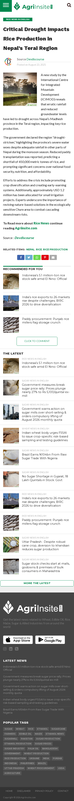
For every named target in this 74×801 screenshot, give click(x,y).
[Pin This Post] (45, 256)
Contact (63, 791)
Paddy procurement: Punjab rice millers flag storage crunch (45, 320)
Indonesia (11, 763)
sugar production (48, 739)
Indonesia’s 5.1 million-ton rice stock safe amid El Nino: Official (44, 277)
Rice (39, 249)
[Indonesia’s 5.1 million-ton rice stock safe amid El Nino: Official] (11, 281)
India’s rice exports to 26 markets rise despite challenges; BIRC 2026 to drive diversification (46, 300)
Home (9, 791)
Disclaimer (24, 791)
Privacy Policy (44, 791)
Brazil (42, 763)
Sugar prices (43, 743)
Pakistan (26, 739)
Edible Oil (25, 734)
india (46, 758)
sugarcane (58, 729)
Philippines (27, 763)
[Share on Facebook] (21, 256)
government (12, 753)
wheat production (36, 753)
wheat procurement (41, 768)
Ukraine (34, 758)
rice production (55, 249)
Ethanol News (55, 734)
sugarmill (11, 739)
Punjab (57, 758)
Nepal (30, 249)
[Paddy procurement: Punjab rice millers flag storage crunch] (11, 325)
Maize (38, 734)
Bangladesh (49, 748)
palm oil (33, 748)
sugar (8, 729)
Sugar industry (14, 748)
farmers (10, 734)
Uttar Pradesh (14, 768)
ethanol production (18, 743)
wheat (20, 729)
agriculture (12, 773)
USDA (61, 768)
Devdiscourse (35, 59)
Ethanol (42, 729)
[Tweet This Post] (29, 256)
